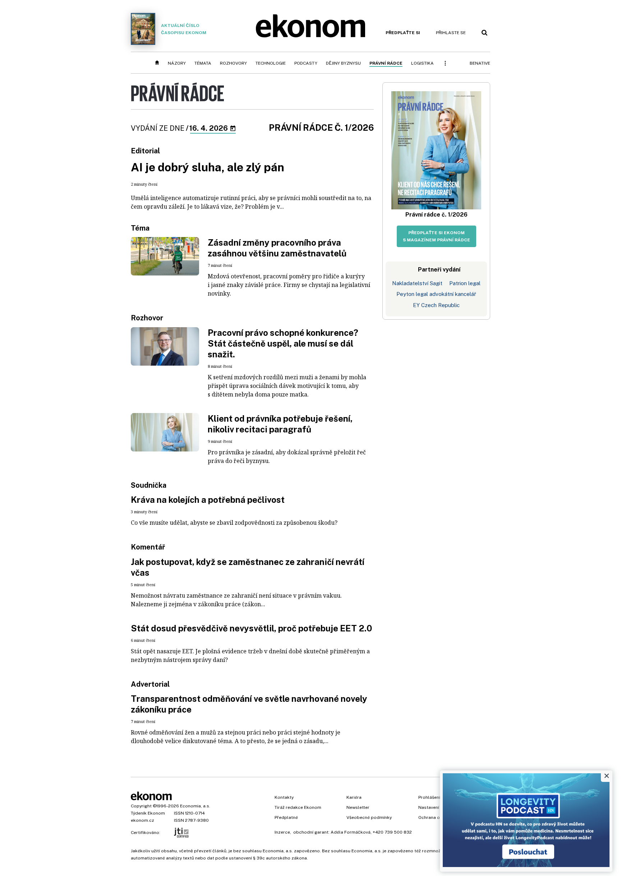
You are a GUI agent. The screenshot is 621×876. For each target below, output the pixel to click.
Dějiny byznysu (343, 63)
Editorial (145, 151)
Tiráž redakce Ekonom (298, 807)
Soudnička (148, 485)
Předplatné (286, 817)
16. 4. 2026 (209, 128)
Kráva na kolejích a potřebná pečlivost (208, 500)
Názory (177, 63)
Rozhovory (233, 63)
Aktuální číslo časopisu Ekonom (183, 29)
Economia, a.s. (195, 805)
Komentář (148, 547)
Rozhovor (147, 318)
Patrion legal (464, 283)
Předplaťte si (403, 32)
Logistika (422, 63)
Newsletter (357, 807)
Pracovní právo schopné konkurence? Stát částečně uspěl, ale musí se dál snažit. (283, 343)
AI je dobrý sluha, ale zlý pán (207, 167)
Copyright (141, 805)
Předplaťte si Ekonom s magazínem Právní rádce (436, 236)
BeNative (480, 63)
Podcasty (305, 63)
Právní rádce (385, 63)
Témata (202, 63)
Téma (140, 228)
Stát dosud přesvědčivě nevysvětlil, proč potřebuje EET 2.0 (251, 628)
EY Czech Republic (436, 305)
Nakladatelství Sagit (417, 283)
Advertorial (150, 684)
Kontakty (284, 797)
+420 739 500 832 (392, 832)
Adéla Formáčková (351, 832)
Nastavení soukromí (439, 807)
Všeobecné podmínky (369, 817)
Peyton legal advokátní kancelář (436, 294)
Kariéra (354, 797)
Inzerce (282, 832)
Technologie (271, 63)
